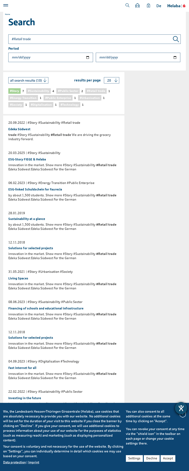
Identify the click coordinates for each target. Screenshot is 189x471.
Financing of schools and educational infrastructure (46, 308)
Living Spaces (18, 278)
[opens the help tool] (181, 408)
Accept (168, 458)
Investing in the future (24, 398)
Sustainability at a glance (26, 219)
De (158, 6)
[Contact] (137, 5)
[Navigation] (6, 6)
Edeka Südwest (19, 129)
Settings (134, 458)
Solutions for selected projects (30, 248)
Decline (151, 458)
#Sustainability (49, 123)
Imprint (33, 462)
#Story (32, 123)
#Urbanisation (48, 272)
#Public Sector (72, 302)
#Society (66, 272)
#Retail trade (70, 123)
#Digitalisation (49, 361)
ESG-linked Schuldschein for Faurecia (35, 189)
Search (127, 5)
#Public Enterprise (80, 183)
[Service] (148, 5)
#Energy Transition (52, 183)
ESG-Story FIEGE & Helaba (27, 159)
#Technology (70, 361)
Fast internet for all (22, 368)
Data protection (14, 462)
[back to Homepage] (176, 5)
